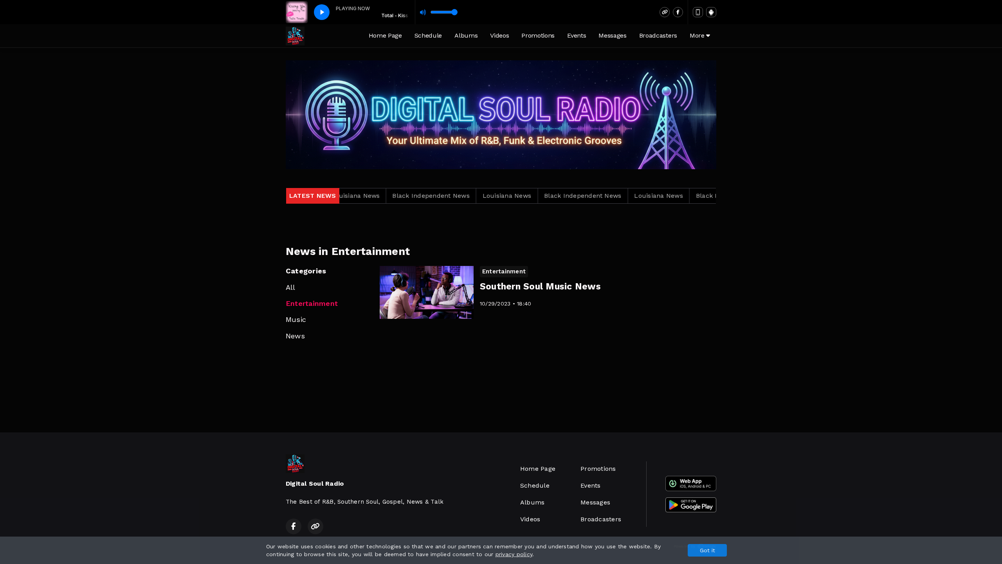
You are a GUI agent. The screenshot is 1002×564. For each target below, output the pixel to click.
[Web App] (698, 12)
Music (296, 319)
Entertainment (312, 303)
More (698, 35)
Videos (499, 35)
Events (576, 35)
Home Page (385, 35)
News (295, 336)
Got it (707, 550)
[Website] (665, 12)
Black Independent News (392, 195)
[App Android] (711, 12)
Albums (466, 35)
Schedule (428, 35)
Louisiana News (468, 195)
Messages (612, 35)
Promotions (538, 35)
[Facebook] (678, 12)
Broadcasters (658, 35)
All (291, 287)
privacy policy (514, 554)
